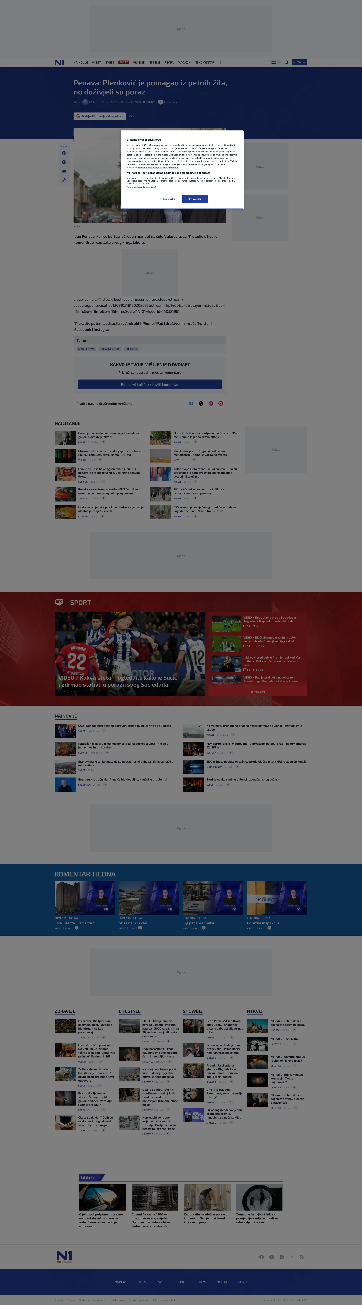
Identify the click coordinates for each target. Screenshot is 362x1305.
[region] (182, 169)
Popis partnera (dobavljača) (141, 187)
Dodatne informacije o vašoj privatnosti (158, 167)
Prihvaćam (195, 199)
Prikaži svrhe (167, 199)
